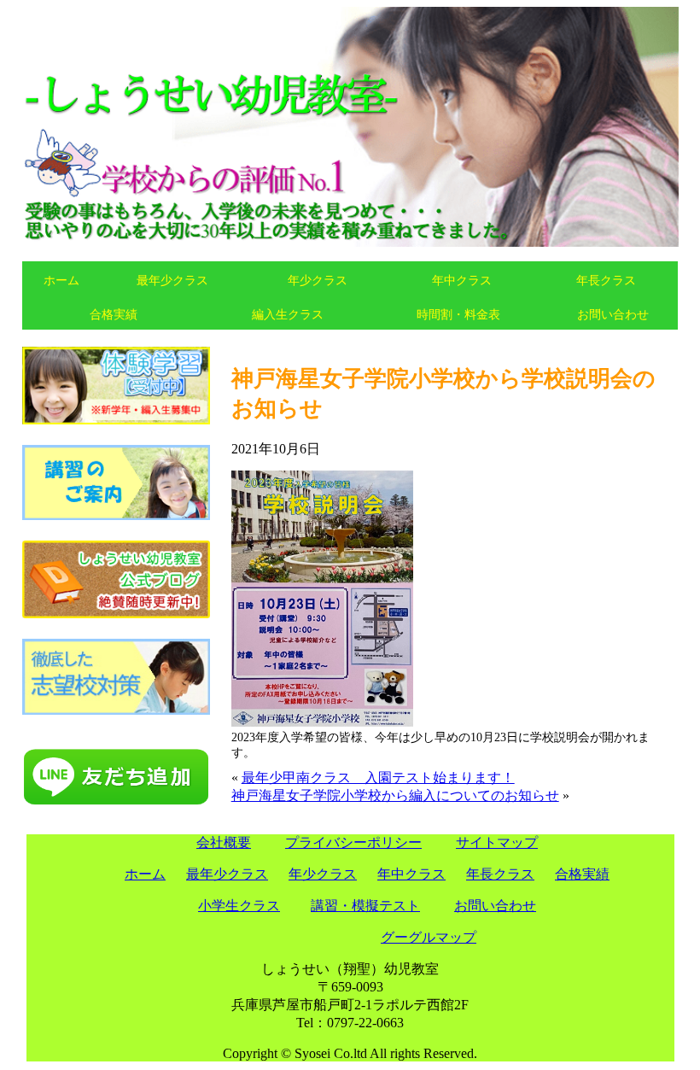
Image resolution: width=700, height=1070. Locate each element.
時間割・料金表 (458, 314)
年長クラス (606, 280)
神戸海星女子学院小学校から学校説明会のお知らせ (443, 393)
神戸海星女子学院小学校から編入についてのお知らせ (395, 795)
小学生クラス (239, 905)
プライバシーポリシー (353, 842)
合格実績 (113, 314)
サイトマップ (497, 842)
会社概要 (223, 842)
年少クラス (317, 280)
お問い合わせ (613, 314)
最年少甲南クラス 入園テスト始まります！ (378, 777)
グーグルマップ (428, 937)
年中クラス (462, 280)
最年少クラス (172, 280)
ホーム (61, 280)
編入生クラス (288, 314)
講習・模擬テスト (365, 905)
